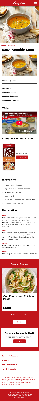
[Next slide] (30, 314)
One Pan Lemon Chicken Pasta (18, 297)
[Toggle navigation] (35, 3)
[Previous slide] (8, 314)
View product (22, 157)
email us (19, 341)
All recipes (19, 322)
